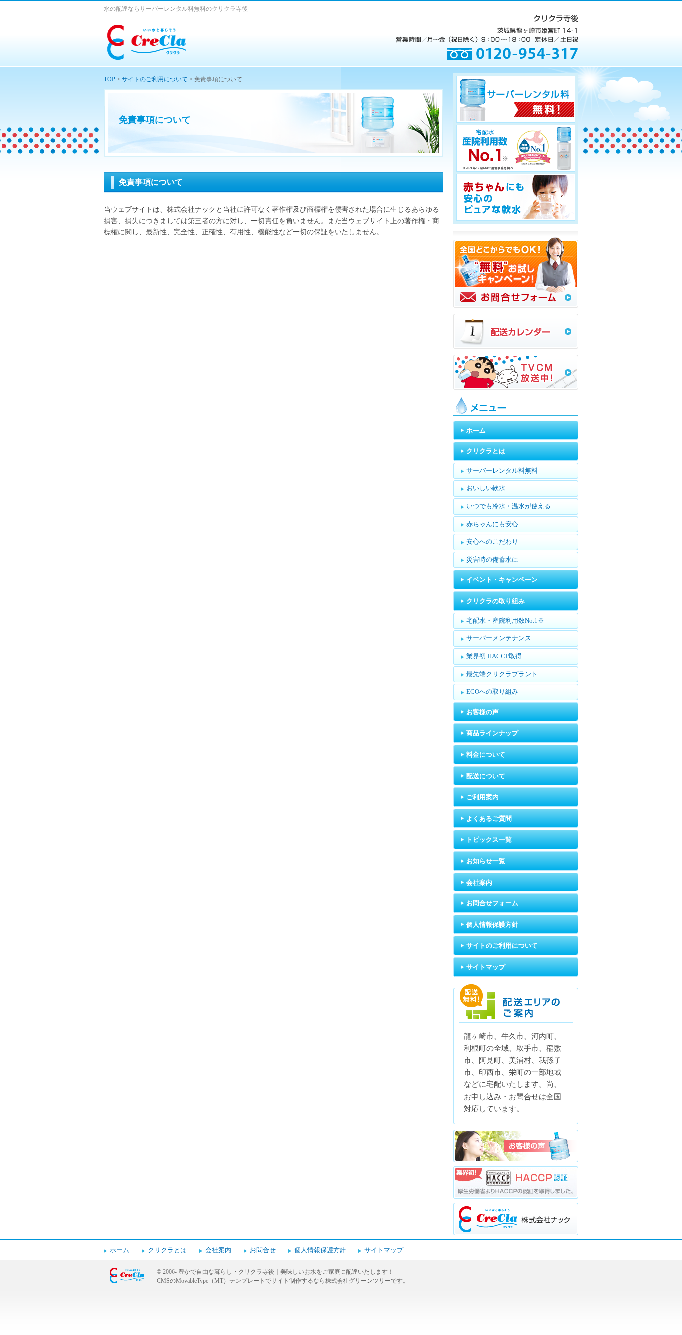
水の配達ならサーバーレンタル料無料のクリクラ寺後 (176, 8)
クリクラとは (167, 1250)
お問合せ (263, 1250)
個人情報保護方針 (320, 1250)
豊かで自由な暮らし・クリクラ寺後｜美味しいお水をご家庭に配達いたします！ (286, 1271)
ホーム (119, 1250)
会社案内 (218, 1250)
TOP (109, 79)
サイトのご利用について (155, 79)
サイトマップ (383, 1250)
